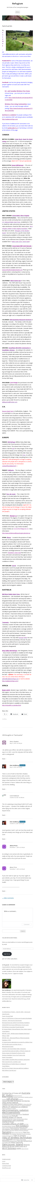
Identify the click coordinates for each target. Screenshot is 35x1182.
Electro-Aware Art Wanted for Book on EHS (13, 1053)
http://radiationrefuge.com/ (10, 119)
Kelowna (13, 1126)
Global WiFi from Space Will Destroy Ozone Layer (15, 1025)
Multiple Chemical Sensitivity (21, 1130)
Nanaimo (6, 1132)
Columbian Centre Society (8, 1105)
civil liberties (26, 1101)
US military (12, 1142)
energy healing (18, 1114)
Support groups (13, 1141)
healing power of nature (12, 1117)
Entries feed (5, 1163)
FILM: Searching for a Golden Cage (11, 1062)
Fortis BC (15, 1116)
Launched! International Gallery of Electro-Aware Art (16, 1051)
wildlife (18, 1149)
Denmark (17, 1105)
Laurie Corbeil (5, 1127)
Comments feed (6, 1165)
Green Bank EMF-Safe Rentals (21, 246)
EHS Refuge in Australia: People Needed (13, 1027)
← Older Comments (8, 898)
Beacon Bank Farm (7, 411)
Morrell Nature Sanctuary (8, 1130)
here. (25, 999)
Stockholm (5, 1141)
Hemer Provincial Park (7, 1119)
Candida (4, 1099)
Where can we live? (8, 1146)
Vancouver (19, 1142)
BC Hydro (7, 1095)
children (21, 1099)
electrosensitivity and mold (8, 1114)
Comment (26, 924)
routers (4, 1139)
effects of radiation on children (15, 1107)
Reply (3, 758)
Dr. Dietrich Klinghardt (25, 1105)
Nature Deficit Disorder (17, 1132)
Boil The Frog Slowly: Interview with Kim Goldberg (15, 1068)
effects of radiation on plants (9, 1108)
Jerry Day (26, 1124)
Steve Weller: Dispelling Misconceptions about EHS (16, 1059)
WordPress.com (6, 1168)
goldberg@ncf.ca (12, 128)
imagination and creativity (13, 1120)
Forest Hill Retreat (17, 165)
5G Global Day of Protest (10, 1093)
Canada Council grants (19, 1097)
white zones (19, 1146)
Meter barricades (23, 1127)
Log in (3, 1161)
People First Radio (26, 1134)
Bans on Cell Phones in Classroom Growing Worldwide (17, 1018)
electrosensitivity (11, 1112)
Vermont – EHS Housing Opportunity (12, 1020)
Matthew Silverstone (14, 1127)
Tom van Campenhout (24, 1141)
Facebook (26, 1114)
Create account (6, 1159)
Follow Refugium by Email (9, 937)
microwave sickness (18, 1129)
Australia (26, 1093)
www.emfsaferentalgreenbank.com (12, 270)
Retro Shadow (14, 741)
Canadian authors (28, 1097)
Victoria (26, 1144)
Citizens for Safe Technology (11, 1101)
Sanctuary (9, 1139)
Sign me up (7, 954)
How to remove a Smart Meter (20, 1119)
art (20, 1093)
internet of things (8, 1122)
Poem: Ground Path (7, 1016)
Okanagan (5, 1134)
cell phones (12, 1099)
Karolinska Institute (6, 1126)
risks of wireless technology (17, 1137)
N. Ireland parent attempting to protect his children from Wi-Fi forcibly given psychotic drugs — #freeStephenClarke (17, 1044)
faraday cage (5, 1116)
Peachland (19, 1134)
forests (10, 1116)
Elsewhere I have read (14, 552)
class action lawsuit (10, 1102)
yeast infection (24, 1148)
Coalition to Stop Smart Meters (12, 1104)
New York (26, 1132)
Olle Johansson (13, 1134)
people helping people (7, 1135)
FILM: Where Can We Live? (9, 1070)
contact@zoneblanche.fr (9, 466)
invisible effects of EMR (13, 1123)
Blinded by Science (17, 1095)
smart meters (16, 1139)
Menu (17, 12)
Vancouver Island (12, 1144)
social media (23, 1139)
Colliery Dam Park (27, 1104)
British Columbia (7, 1097)
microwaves (6, 1129)
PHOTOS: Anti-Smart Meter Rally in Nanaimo (14, 1049)
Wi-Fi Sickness (9, 1148)
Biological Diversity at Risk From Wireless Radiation (16, 1022)
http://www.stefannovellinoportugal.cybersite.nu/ (16, 533)
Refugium (17, 3)
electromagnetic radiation (15, 1110)
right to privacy (19, 1135)
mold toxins (30, 1129)
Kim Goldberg (14, 765)
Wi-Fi (25, 1146)
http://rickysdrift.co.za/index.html (11, 705)
